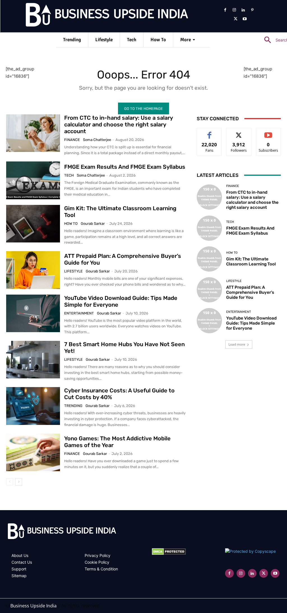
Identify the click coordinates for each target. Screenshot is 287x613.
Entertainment (79, 313)
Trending (73, 406)
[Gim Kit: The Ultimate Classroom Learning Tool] (33, 223)
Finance (72, 140)
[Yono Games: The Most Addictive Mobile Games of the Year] (33, 452)
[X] (235, 19)
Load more (236, 344)
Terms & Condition (101, 568)
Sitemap (19, 575)
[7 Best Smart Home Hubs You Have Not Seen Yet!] (33, 359)
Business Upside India (33, 606)
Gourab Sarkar (93, 223)
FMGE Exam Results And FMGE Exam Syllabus (124, 166)
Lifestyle (73, 271)
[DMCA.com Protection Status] (169, 553)
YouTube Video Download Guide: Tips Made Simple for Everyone (251, 323)
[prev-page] (9, 481)
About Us (19, 555)
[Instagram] (234, 10)
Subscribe (268, 132)
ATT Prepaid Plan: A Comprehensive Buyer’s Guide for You (250, 292)
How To (71, 223)
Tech (69, 175)
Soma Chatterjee (97, 140)
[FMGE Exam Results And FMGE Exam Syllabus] (33, 180)
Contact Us (21, 562)
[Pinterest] (252, 10)
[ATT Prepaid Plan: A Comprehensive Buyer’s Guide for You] (33, 270)
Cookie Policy (97, 562)
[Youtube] (245, 19)
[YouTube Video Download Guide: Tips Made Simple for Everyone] (33, 313)
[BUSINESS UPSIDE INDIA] (92, 16)
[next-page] (18, 481)
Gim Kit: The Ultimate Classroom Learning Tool (251, 261)
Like (209, 132)
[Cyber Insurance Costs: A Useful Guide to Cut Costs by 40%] (33, 406)
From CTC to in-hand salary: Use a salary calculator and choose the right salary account (118, 124)
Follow (239, 132)
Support (18, 568)
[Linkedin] (243, 10)
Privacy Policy (97, 555)
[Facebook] (225, 10)
